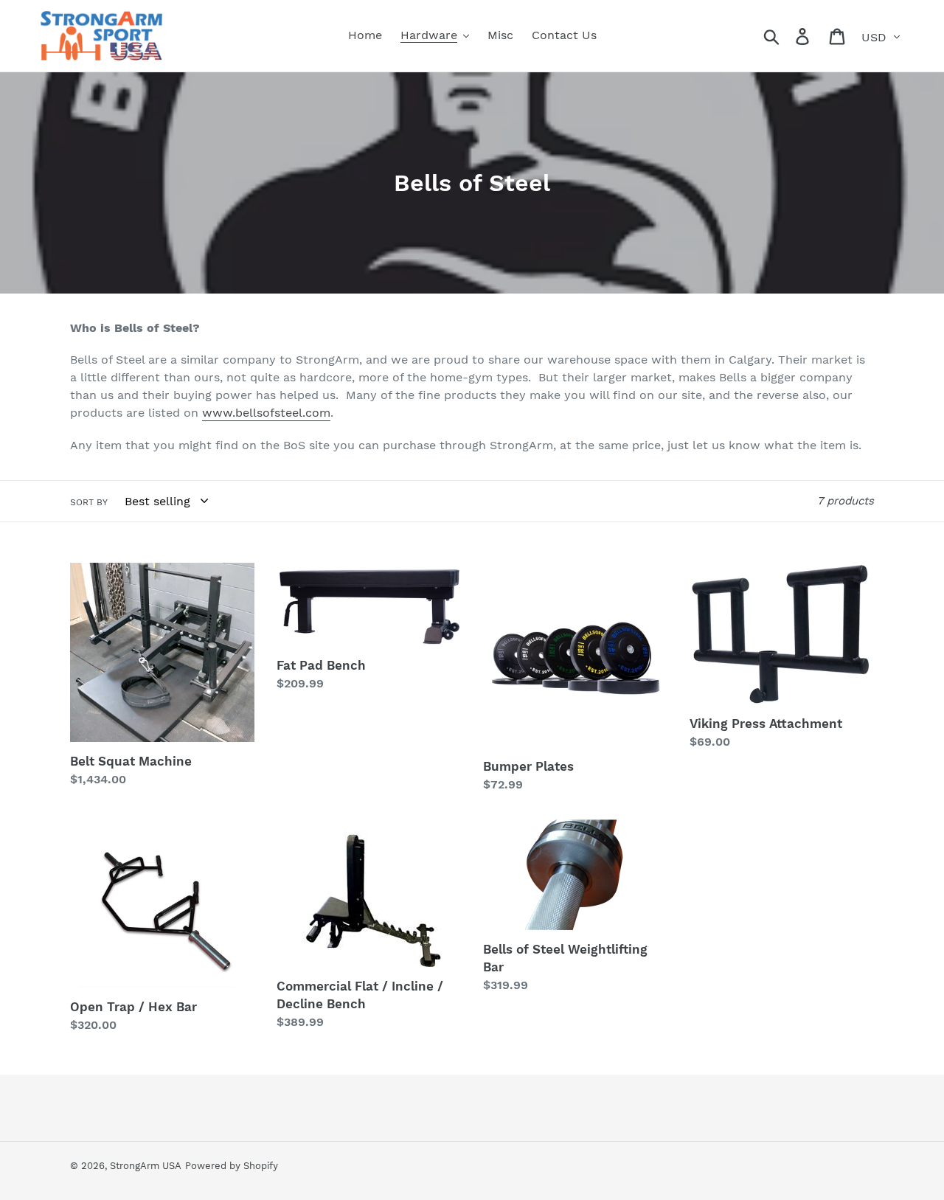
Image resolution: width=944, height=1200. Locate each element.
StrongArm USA (145, 1165)
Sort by (89, 502)
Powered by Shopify (231, 1165)
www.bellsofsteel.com (266, 413)
